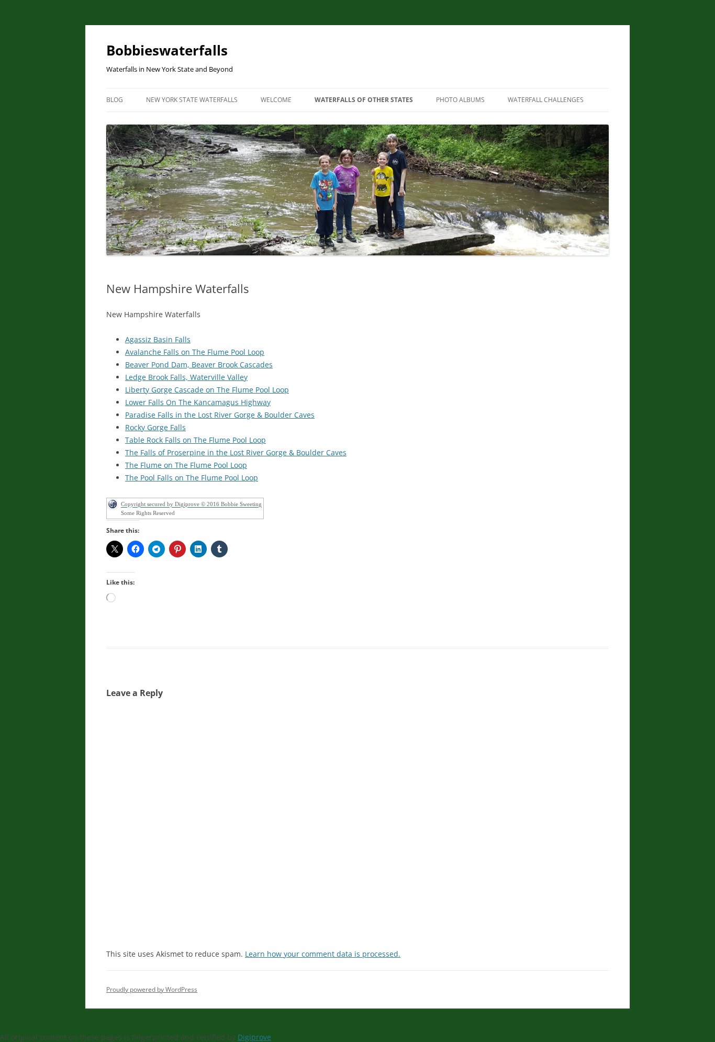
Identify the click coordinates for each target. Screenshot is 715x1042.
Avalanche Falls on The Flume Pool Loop (194, 352)
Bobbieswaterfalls (167, 50)
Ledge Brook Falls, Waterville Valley (186, 377)
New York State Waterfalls (192, 99)
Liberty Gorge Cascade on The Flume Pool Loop (207, 390)
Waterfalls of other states (364, 99)
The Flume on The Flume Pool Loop (186, 465)
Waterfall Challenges (546, 99)
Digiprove (254, 1037)
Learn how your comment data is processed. (322, 954)
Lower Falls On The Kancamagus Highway (198, 402)
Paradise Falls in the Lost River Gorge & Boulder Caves (220, 415)
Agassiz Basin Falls (158, 339)
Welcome (276, 99)
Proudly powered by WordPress (151, 989)
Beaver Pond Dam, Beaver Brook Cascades (199, 364)
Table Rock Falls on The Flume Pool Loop (195, 440)
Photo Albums (460, 99)
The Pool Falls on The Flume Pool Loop (191, 478)
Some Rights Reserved (148, 513)
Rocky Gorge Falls (155, 427)
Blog (114, 99)
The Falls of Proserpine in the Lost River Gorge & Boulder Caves (236, 452)
